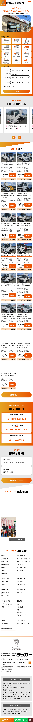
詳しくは (12, 175)
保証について (5, 607)
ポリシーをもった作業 (23, 562)
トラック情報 (5, 578)
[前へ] (13, 137)
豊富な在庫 (20, 564)
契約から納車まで (6, 604)
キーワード (7, 86)
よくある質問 (21, 590)
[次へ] (19, 137)
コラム (3, 620)
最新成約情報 (5, 564)
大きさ (8, 74)
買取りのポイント (22, 581)
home (3, 556)
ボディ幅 (7, 77)
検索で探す (4, 562)
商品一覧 (4, 584)
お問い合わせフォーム (23, 623)
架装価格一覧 (5, 593)
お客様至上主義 (21, 567)
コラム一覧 (4, 623)
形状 (8, 82)
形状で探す (4, 559)
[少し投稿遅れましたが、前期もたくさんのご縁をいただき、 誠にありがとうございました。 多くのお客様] (8, 527)
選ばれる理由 (21, 556)
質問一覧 (19, 593)
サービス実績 (5, 596)
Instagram (4, 573)
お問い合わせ (21, 620)
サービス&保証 (5, 601)
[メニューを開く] (30, 3)
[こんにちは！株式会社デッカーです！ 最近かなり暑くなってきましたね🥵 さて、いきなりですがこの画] (24, 506)
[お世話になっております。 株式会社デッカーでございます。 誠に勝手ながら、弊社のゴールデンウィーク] (24, 527)
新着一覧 (4, 567)
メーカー (7, 70)
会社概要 (19, 601)
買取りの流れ (21, 584)
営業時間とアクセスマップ (21, 614)
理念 (18, 604)
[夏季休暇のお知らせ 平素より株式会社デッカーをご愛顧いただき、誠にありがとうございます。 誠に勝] (8, 506)
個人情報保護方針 (6, 629)
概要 (18, 610)
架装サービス (5, 590)
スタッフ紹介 (21, 570)
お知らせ (4, 570)
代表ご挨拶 (20, 607)
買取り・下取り (21, 578)
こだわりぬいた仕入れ (23, 559)
